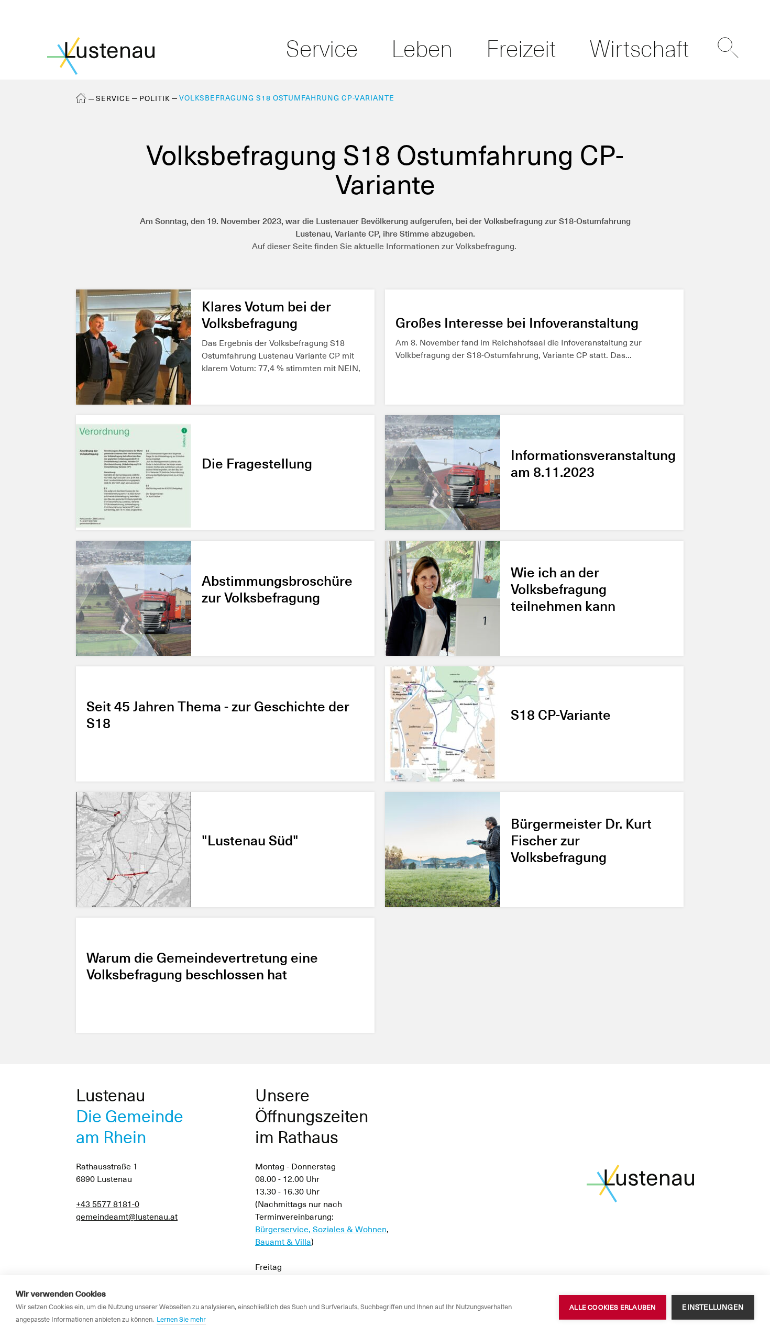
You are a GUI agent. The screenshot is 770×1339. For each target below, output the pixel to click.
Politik (154, 98)
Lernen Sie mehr (181, 1319)
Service (113, 98)
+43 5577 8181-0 (107, 1204)
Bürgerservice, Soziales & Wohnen (321, 1229)
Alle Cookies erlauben (612, 1307)
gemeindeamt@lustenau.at (127, 1217)
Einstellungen (713, 1307)
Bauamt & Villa (283, 1242)
